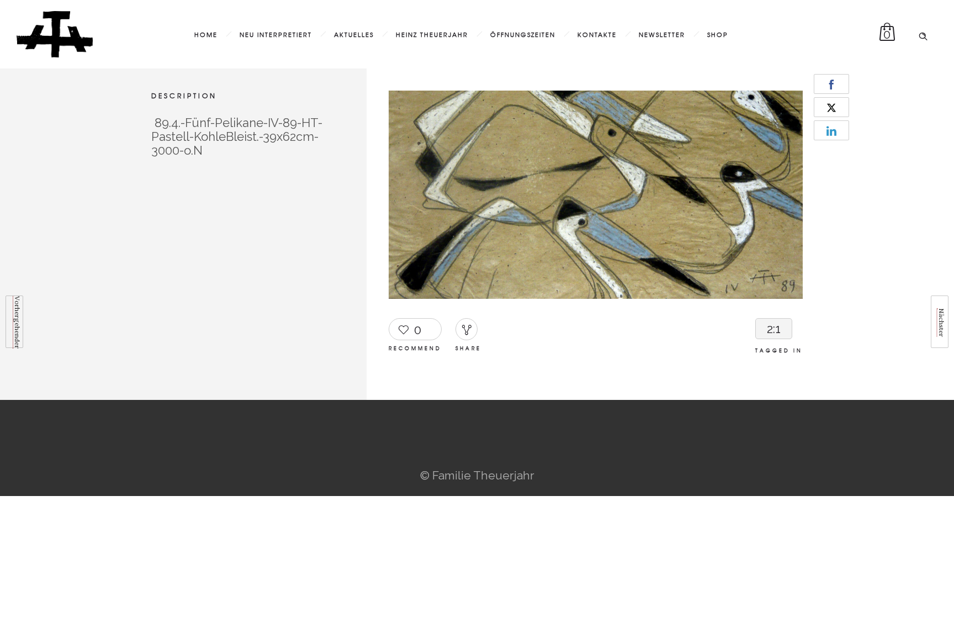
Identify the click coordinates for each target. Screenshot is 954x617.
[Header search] (923, 33)
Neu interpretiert (276, 34)
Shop (717, 34)
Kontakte (597, 34)
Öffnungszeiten (522, 34)
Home (206, 34)
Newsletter (662, 34)
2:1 (774, 328)
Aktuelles (354, 34)
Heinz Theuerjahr (432, 34)
